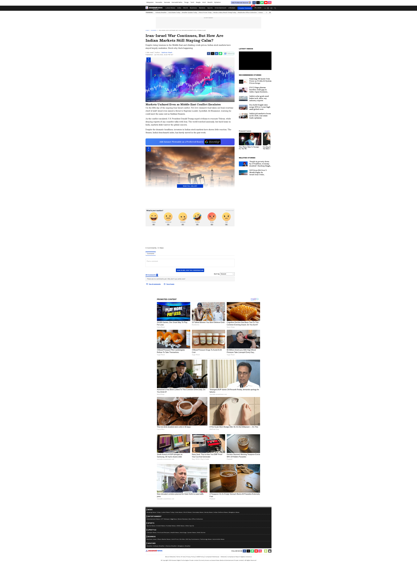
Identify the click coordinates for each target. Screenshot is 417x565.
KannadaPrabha (177, 2)
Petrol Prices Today (205, 12)
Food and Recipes (163, 532)
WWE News (180, 526)
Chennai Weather (171, 546)
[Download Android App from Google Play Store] (266, 551)
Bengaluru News (234, 512)
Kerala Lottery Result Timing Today (224, 12)
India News (178, 512)
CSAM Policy (200, 557)
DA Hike (182, 539)
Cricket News (160, 526)
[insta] (269, 2)
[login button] (268, 8)
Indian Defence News (221, 512)
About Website (170, 557)
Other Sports (189, 526)
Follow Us (231, 53)
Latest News (170, 8)
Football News (171, 526)
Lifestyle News (151, 532)
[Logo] (155, 8)
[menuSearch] (275, 8)
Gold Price (175, 539)
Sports (210, 8)
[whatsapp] (262, 2)
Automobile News (218, 539)
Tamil (192, 2)
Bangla (198, 2)
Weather (149, 546)
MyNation (217, 2)
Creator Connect (244, 8)
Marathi (210, 2)
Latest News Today (168, 512)
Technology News (206, 539)
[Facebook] (254, 2)
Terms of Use (180, 557)
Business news (151, 539)
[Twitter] (258, 2)
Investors (249, 557)
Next (269, 12)
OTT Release (165, 519)
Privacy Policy (190, 557)
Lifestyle (231, 8)
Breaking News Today (153, 512)
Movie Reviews (183, 519)
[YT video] (266, 2)
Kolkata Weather (161, 12)
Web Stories (201, 532)
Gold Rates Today (174, 12)
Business (193, 8)
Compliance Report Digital (236, 557)
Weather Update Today (189, 12)
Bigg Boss (174, 519)
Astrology (183, 532)
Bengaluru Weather (184, 546)
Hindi (204, 2)
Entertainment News (153, 519)
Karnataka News (198, 512)
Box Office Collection (196, 519)
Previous (266, 12)
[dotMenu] (265, 8)
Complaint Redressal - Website (215, 557)
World (185, 8)
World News (188, 512)
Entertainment (220, 8)
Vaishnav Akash (166, 52)
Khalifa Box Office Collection (247, 12)
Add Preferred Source (240, 2)
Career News (191, 532)
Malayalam (150, 2)
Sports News (151, 526)
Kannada (167, 2)
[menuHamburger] (271, 8)
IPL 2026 (258, 8)
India (179, 8)
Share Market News (164, 539)
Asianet (154, 550)
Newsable (158, 2)
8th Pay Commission (192, 539)
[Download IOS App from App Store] (269, 551)
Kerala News (208, 512)
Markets (202, 8)
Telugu (186, 2)
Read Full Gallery (190, 186)
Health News (175, 532)
